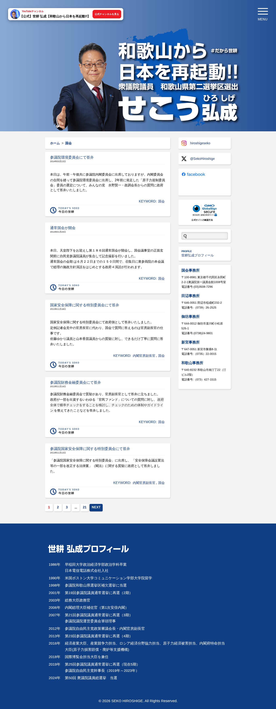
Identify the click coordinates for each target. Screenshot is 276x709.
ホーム (55, 143)
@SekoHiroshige (202, 158)
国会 (161, 201)
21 (84, 507)
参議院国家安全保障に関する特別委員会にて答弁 (90, 449)
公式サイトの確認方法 (202, 220)
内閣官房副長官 (144, 355)
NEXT (96, 507)
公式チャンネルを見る (107, 14)
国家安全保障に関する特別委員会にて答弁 (84, 305)
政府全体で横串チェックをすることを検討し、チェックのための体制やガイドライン (107, 405)
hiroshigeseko (200, 143)
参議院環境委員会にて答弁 (72, 157)
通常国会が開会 (63, 228)
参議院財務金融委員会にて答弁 (75, 382)
